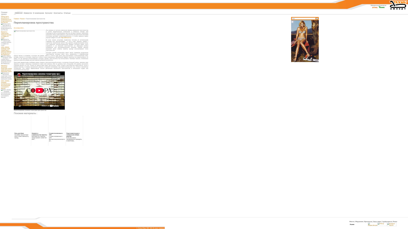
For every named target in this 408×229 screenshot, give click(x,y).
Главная (19, 13)
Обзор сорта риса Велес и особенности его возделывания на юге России (6, 19)
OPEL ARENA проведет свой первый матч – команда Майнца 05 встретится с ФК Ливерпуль (6, 51)
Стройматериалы (387, 221)
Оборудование (359, 221)
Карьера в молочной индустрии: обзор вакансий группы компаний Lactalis (6, 68)
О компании (38, 13)
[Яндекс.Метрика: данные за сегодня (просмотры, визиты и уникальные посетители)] (372, 224)
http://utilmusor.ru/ (66, 37)
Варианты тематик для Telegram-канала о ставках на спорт (6, 35)
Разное (22, 19)
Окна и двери (377, 221)
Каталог (49, 13)
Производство (368, 221)
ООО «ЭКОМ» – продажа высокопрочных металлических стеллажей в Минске (6, 84)
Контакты (58, 13)
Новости (28, 13)
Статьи (67, 13)
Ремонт (395, 221)
